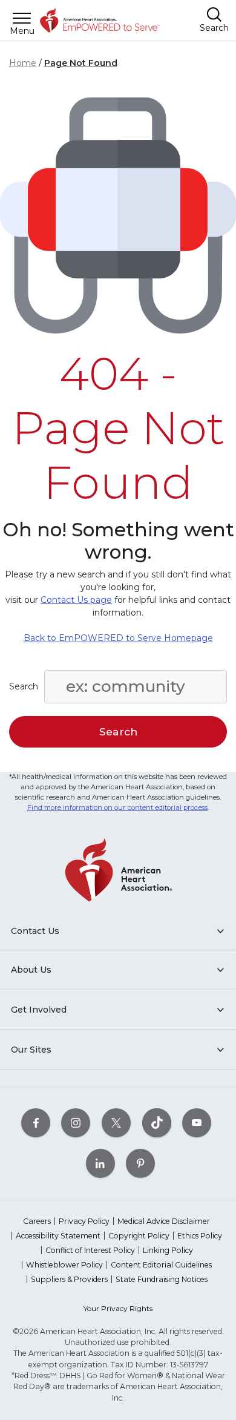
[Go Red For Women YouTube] (196, 1122)
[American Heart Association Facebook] (35, 1122)
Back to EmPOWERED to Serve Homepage (118, 638)
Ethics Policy (199, 1235)
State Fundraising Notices (162, 1279)
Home (22, 63)
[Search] (214, 14)
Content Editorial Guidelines (161, 1264)
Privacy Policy (84, 1221)
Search (23, 686)
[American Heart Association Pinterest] (140, 1163)
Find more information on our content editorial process (117, 807)
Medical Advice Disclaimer (163, 1221)
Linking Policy (168, 1250)
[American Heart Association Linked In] (100, 1163)
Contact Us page (76, 599)
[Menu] (21, 17)
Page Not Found (80, 63)
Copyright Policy (138, 1235)
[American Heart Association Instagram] (75, 1122)
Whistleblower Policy (64, 1264)
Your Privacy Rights (118, 1308)
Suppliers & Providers (69, 1279)
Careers (37, 1221)
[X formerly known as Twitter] (116, 1122)
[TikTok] (156, 1122)
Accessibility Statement (58, 1235)
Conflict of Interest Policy (90, 1250)
